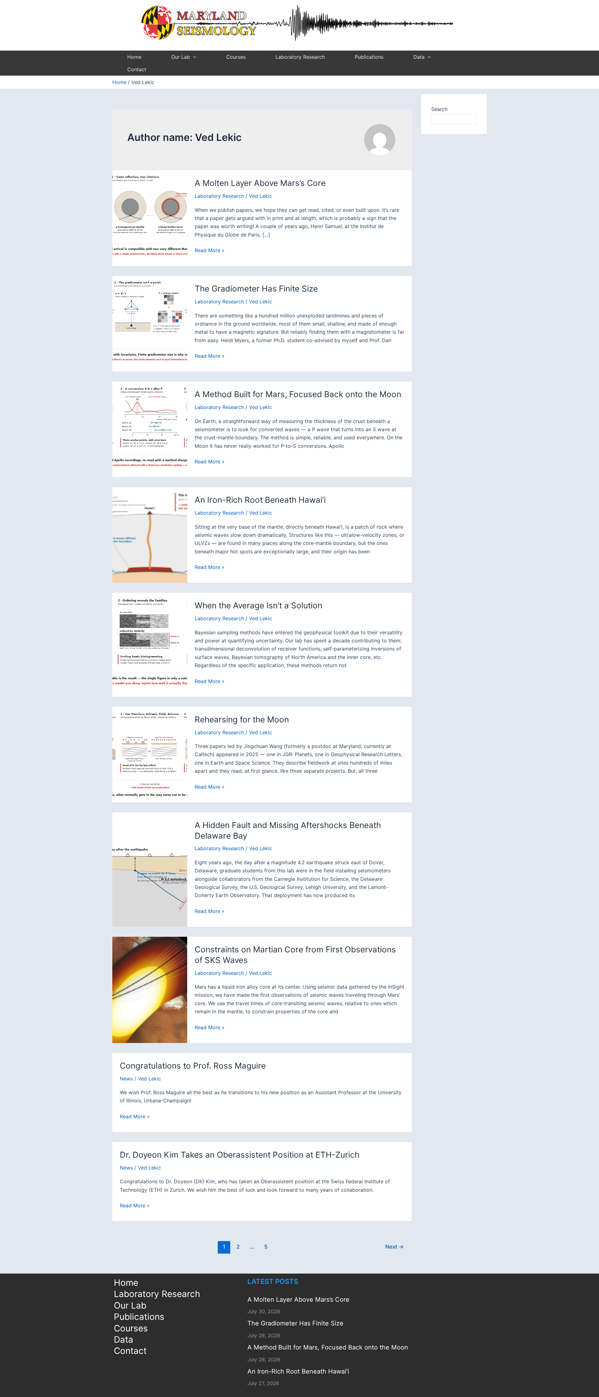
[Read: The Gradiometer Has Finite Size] (149, 323)
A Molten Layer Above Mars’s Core (260, 183)
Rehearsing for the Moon (242, 719)
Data (419, 57)
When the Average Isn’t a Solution (258, 605)
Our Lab (180, 57)
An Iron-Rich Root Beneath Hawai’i (260, 500)
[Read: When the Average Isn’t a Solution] (149, 644)
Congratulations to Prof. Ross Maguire (193, 1065)
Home (134, 57)
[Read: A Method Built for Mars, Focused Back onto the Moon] (149, 429)
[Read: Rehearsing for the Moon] (149, 754)
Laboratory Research (300, 57)
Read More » (210, 250)
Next (394, 1246)
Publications (369, 57)
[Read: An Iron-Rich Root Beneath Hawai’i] (149, 534)
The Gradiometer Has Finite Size (256, 288)
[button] (193, 57)
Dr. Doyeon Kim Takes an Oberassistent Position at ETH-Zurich (239, 1155)
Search (439, 109)
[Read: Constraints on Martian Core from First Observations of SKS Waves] (149, 989)
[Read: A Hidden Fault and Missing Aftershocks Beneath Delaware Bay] (149, 869)
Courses (236, 57)
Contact (136, 69)
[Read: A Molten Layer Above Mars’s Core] (149, 218)
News (126, 1078)
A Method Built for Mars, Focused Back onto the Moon (298, 394)
